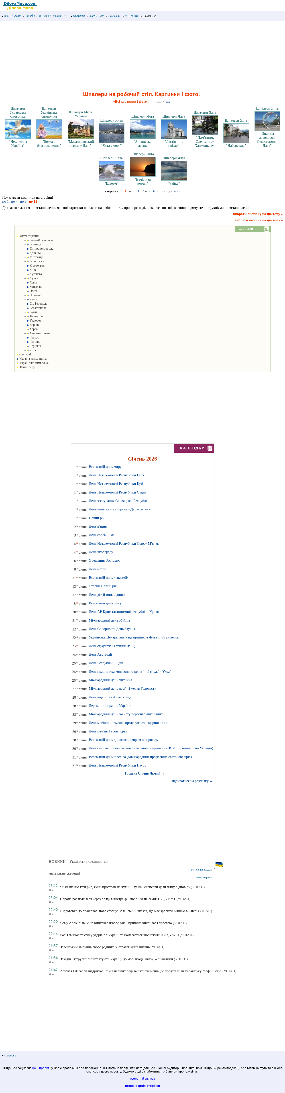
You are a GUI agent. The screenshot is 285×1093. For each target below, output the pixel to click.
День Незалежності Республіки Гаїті (116, 475)
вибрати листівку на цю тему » (258, 214)
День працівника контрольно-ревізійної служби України (132, 671)
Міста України (28, 236)
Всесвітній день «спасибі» (109, 577)
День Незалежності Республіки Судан (117, 492)
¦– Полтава (29, 295)
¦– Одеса (27, 291)
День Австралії (100, 654)
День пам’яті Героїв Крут (108, 731)
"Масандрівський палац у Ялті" (80, 143)
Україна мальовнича (32, 358)
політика (10, 1055)
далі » (169, 101)
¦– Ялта (26, 350)
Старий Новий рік (103, 586)
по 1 (5, 201)
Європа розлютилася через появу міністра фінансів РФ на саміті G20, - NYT (118, 899)
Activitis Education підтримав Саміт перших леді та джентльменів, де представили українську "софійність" (141, 971)
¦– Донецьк (29, 253)
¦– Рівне (27, 299)
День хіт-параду (101, 552)
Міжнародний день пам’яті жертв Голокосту (122, 688)
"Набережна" (236, 145)
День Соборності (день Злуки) (112, 629)
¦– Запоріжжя (30, 261)
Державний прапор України (110, 706)
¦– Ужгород (29, 320)
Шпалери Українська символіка (18, 112)
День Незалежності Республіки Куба (116, 483)
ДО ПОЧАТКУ (12, 16)
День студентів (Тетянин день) (112, 646)
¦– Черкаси (29, 337)
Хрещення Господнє (104, 560)
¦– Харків (28, 324)
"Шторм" (111, 183)
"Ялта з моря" (111, 145)
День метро (97, 569)
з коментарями (203, 877)
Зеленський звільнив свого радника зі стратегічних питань (105, 947)
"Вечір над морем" (142, 181)
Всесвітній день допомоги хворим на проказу (123, 740)
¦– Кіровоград (31, 265)
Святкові (24, 354)
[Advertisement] (133, 56)
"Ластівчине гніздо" (174, 143)
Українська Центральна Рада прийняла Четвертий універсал (134, 637)
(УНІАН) (198, 887)
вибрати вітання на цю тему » (259, 220)
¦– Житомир (30, 257)
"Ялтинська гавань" (142, 143)
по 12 (33, 201)
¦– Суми (27, 312)
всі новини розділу (201, 869)
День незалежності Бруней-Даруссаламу (119, 509)
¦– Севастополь (31, 308)
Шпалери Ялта (111, 120)
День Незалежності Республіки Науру (117, 765)
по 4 (14, 201)
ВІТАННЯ (114, 16)
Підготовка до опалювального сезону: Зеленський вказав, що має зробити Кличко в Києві (128, 911)
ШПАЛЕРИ (149, 16)
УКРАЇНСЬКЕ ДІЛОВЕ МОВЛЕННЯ (47, 16)
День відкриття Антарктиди (110, 697)
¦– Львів (27, 282)
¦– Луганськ (29, 274)
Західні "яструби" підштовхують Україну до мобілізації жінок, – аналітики (116, 959)
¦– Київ (26, 269)
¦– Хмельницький (33, 333)
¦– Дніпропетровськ (35, 248)
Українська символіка (33, 363)
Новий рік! (97, 518)
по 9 (23, 201)
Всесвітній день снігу (105, 603)
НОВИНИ (79, 16)
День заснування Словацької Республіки (120, 501)
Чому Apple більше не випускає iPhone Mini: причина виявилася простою (116, 923)
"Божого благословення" (49, 143)
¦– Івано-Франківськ (35, 240)
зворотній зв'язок (142, 1078)
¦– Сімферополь (32, 303)
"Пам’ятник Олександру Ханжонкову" (205, 141)
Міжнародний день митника (110, 680)
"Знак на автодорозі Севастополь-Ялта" (267, 139)
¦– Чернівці (29, 341)
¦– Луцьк (27, 278)
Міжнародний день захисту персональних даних (126, 714)
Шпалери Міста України (81, 114)
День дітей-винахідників (107, 595)
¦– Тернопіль (30, 316)
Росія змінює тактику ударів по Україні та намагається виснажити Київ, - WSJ (119, 935)
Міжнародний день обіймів (109, 620)
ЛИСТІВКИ (131, 16)
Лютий (155, 773)
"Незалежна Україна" (18, 143)
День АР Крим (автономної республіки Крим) (124, 612)
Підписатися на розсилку (191, 781)
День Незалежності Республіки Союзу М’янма (124, 543)
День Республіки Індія (106, 663)
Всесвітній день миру (105, 467)
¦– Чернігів (29, 346)
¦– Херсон (28, 329)
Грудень (131, 773)
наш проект (40, 1068)
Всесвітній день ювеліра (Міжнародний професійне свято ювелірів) (140, 757)
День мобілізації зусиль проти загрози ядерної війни (128, 723)
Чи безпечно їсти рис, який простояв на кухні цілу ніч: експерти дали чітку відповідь (125, 887)
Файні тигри (27, 367)
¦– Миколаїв (29, 286)
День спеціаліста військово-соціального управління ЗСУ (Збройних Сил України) (151, 748)
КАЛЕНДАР (96, 16)
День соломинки (101, 535)
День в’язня (98, 526)
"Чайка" (174, 183)
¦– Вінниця (29, 244)
